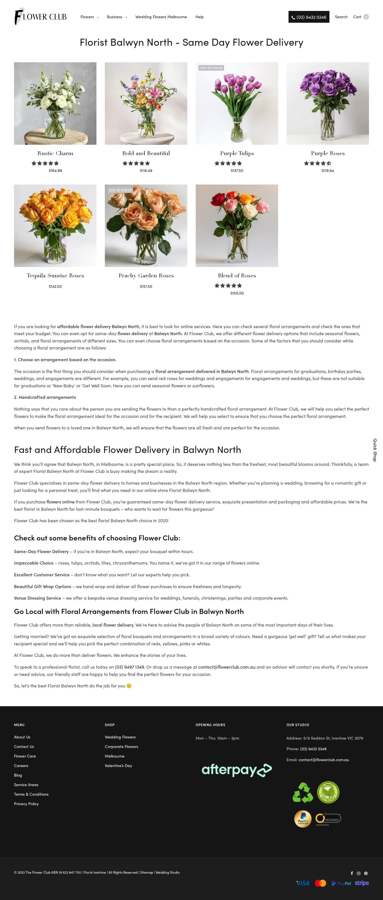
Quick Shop (376, 450)
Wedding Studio (168, 872)
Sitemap (146, 872)
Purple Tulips (237, 154)
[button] (46, 163)
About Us (22, 737)
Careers (21, 765)
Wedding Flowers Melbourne (161, 16)
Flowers (87, 16)
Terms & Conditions (31, 794)
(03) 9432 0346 (313, 748)
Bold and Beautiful (146, 154)
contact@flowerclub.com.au (226, 667)
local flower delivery (113, 625)
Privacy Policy (26, 803)
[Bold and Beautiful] (146, 103)
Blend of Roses (237, 276)
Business (114, 16)
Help (199, 16)
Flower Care (25, 756)
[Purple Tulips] (237, 103)
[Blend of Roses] (237, 226)
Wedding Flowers (120, 737)
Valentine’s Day (118, 765)
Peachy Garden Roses (146, 276)
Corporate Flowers (121, 746)
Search (341, 16)
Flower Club (41, 872)
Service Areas (26, 784)
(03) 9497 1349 (129, 667)
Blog (18, 775)
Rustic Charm (55, 154)
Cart (360, 16)
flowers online (61, 501)
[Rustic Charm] (55, 103)
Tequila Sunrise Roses (55, 276)
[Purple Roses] (328, 103)
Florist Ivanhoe (95, 872)
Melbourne (114, 756)
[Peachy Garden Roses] (146, 226)
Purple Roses (328, 154)
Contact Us (24, 746)
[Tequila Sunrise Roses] (55, 226)
